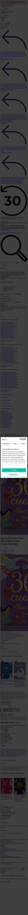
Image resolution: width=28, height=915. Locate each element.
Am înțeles (14, 470)
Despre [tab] (23, 443)
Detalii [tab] (15, 443)
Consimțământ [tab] (6, 443)
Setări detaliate (13, 474)
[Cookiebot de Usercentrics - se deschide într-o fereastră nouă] (19, 439)
